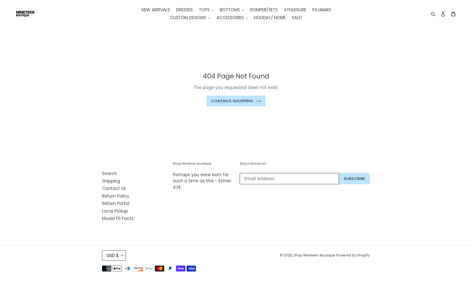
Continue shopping (232, 100)
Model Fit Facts (117, 218)
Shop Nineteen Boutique (314, 255)
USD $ (113, 255)
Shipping (111, 181)
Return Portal (115, 203)
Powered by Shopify (353, 255)
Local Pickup (115, 211)
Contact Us (114, 188)
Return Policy (115, 196)
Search (109, 173)
